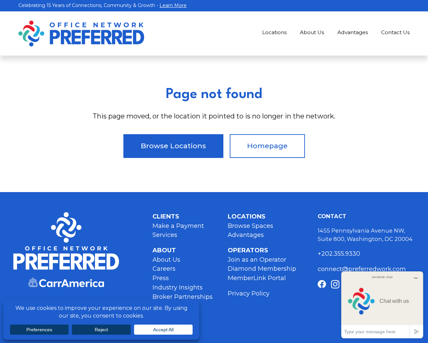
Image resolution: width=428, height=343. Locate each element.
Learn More (173, 5)
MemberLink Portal (257, 278)
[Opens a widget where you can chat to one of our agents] (382, 305)
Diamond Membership (262, 268)
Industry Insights (177, 287)
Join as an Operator (257, 259)
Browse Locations (173, 146)
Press (160, 278)
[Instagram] (335, 284)
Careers (164, 268)
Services (164, 235)
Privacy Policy (249, 293)
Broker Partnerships (182, 297)
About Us (312, 32)
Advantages (352, 32)
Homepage (267, 146)
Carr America (66, 282)
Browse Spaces (250, 226)
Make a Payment (178, 226)
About (164, 250)
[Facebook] (322, 284)
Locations (274, 32)
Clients (165, 216)
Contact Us (395, 32)
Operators (248, 250)
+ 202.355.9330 (340, 253)
